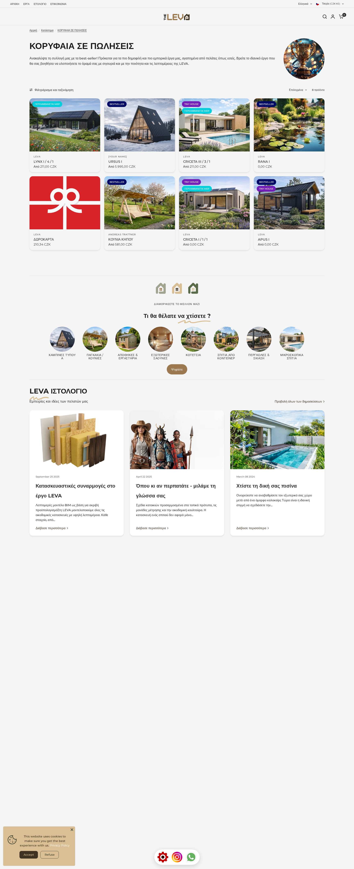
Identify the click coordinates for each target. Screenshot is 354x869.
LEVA (37, 156)
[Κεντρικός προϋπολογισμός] (163, 857)
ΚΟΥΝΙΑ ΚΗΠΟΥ (120, 239)
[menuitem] (15, 4)
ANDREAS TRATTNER (122, 234)
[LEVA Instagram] (177, 857)
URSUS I (115, 162)
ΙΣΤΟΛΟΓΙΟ (40, 4)
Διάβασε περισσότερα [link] (51, 528)
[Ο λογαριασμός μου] (333, 16)
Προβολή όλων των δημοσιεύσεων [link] (298, 401)
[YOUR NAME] (117, 156)
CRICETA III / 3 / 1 (196, 162)
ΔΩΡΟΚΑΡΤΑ (44, 239)
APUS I (263, 239)
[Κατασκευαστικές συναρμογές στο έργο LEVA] (77, 439)
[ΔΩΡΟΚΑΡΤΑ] (65, 202)
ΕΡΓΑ (26, 4)
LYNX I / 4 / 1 (43, 162)
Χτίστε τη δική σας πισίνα (266, 486)
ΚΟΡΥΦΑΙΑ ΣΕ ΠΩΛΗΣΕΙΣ (72, 30)
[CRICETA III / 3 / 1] (214, 124)
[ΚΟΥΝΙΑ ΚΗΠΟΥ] (139, 202)
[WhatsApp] (191, 857)
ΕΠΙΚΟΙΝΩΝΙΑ (58, 4)
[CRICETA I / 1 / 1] (214, 202)
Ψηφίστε (177, 369)
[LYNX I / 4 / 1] (65, 124)
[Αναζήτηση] (325, 16)
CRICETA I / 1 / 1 (195, 239)
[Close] (72, 830)
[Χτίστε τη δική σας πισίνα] (277, 439)
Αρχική (33, 30)
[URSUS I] (139, 124)
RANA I (264, 162)
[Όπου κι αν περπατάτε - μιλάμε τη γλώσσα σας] (177, 439)
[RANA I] (289, 124)
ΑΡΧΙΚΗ (14, 4)
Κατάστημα (47, 30)
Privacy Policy (60, 845)
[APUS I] (289, 202)
